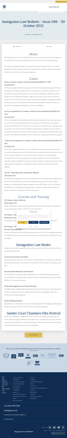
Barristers (4, 381)
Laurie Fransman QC (51, 274)
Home (3, 377)
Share (50, 46)
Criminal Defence (16, 390)
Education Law (15, 392)
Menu (64, 7)
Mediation (32, 383)
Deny (33, 222)
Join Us (3, 390)
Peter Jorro (50, 260)
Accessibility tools (61, 1)
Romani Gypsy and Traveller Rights (36, 396)
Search (61, 7)
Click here (25, 105)
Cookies (31, 226)
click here (22, 325)
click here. (55, 60)
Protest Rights (32, 394)
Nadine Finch (8, 304)
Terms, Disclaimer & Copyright (60, 430)
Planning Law (32, 390)
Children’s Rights (16, 379)
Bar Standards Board (61, 432)
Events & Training (5, 388)
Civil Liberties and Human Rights (18, 381)
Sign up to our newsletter (24, 431)
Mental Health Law (33, 385)
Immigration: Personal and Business (36, 381)
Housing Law (32, 377)
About (3, 379)
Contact (4, 392)
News (3, 386)
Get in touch (33, 335)
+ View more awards (33, 350)
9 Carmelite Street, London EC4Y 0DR (15, 414)
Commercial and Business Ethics (18, 383)
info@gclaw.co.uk (10, 410)
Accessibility (45, 430)
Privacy (35, 226)
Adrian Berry (23, 277)
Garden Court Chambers (4, 7)
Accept (22, 222)
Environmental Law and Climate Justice (20, 396)
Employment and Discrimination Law (19, 394)
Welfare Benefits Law (33, 398)
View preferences (44, 222)
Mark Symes (40, 260)
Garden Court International (17, 400)
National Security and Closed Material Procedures (38, 388)
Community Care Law (17, 385)
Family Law (15, 398)
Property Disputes (33, 392)
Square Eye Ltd (62, 434)
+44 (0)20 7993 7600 (53, 7)
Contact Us (18, 46)
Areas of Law (5, 384)
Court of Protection (16, 388)
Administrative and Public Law (18, 377)
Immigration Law (33, 379)
